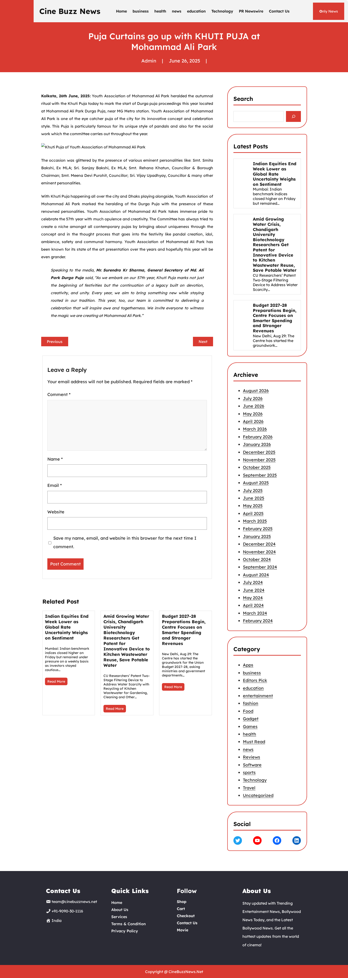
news (248, 749)
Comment (59, 394)
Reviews (251, 757)
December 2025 (259, 452)
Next (203, 341)
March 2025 (255, 521)
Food (248, 711)
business (252, 673)
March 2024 (255, 613)
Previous (54, 341)
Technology (255, 780)
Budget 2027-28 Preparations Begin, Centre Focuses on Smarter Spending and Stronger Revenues (183, 629)
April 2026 (253, 421)
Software (252, 765)
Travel (249, 788)
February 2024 (258, 620)
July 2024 (253, 582)
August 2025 (256, 482)
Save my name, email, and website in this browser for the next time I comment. (124, 542)
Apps (248, 665)
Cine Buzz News (69, 11)
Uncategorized (258, 795)
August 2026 (256, 390)
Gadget (251, 718)
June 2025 (253, 498)
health (249, 734)
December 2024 (259, 544)
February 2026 (257, 436)
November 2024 (259, 551)
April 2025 (253, 513)
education (253, 688)
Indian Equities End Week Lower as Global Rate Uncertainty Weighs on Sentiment (67, 627)
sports (249, 772)
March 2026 (255, 429)
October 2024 (257, 559)
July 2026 (253, 398)
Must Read (254, 742)
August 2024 (256, 575)
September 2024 (260, 567)
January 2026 (257, 444)
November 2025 (259, 459)
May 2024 (253, 597)
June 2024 (253, 590)
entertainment (258, 695)
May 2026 (253, 413)
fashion (250, 703)
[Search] (293, 116)
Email (54, 485)
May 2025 (253, 505)
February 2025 (257, 528)
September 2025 (260, 475)
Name (55, 459)
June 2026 (253, 406)
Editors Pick (255, 680)
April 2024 (253, 605)
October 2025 (257, 467)
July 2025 (253, 490)
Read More (56, 681)
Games (250, 726)
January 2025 (257, 536)
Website (55, 512)
